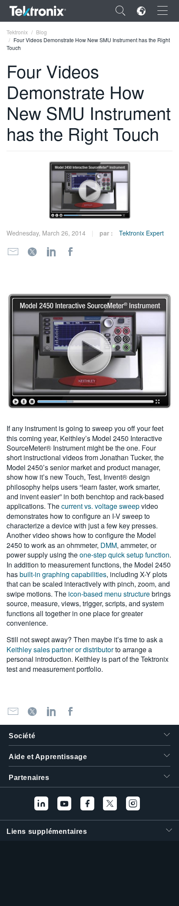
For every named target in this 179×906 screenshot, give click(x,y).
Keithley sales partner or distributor (60, 649)
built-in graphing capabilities (63, 574)
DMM (108, 545)
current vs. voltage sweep (100, 506)
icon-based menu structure (109, 594)
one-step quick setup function (124, 555)
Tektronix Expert (141, 233)
